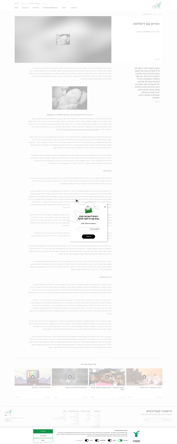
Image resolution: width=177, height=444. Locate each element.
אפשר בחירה (43, 435)
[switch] (110, 440)
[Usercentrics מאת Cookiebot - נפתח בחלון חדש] (137, 441)
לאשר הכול (43, 431)
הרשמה (88, 236)
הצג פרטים (79, 440)
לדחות (43, 440)
